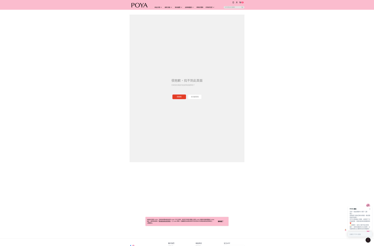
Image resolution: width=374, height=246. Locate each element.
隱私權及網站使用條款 (164, 221)
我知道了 (220, 221)
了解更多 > (150, 223)
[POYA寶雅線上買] (140, 5)
